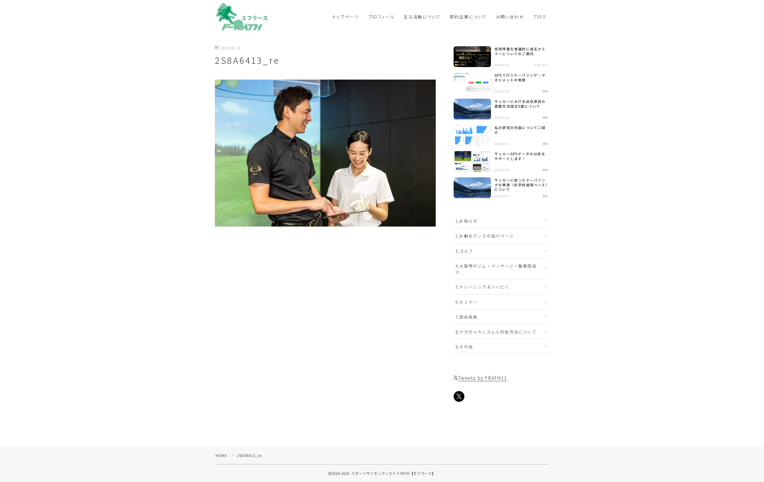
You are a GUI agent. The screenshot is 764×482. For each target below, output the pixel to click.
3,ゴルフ (464, 251)
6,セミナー (466, 302)
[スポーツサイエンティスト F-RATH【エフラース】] (242, 16)
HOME (221, 455)
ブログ (539, 17)
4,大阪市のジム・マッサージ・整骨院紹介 (496, 269)
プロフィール (381, 17)
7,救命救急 (466, 317)
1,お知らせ (466, 221)
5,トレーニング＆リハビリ (482, 287)
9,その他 (464, 347)
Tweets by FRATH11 (482, 377)
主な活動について (422, 17)
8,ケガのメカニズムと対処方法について (496, 332)
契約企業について (468, 17)
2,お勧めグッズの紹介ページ (484, 236)
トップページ (345, 17)
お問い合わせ (510, 17)
